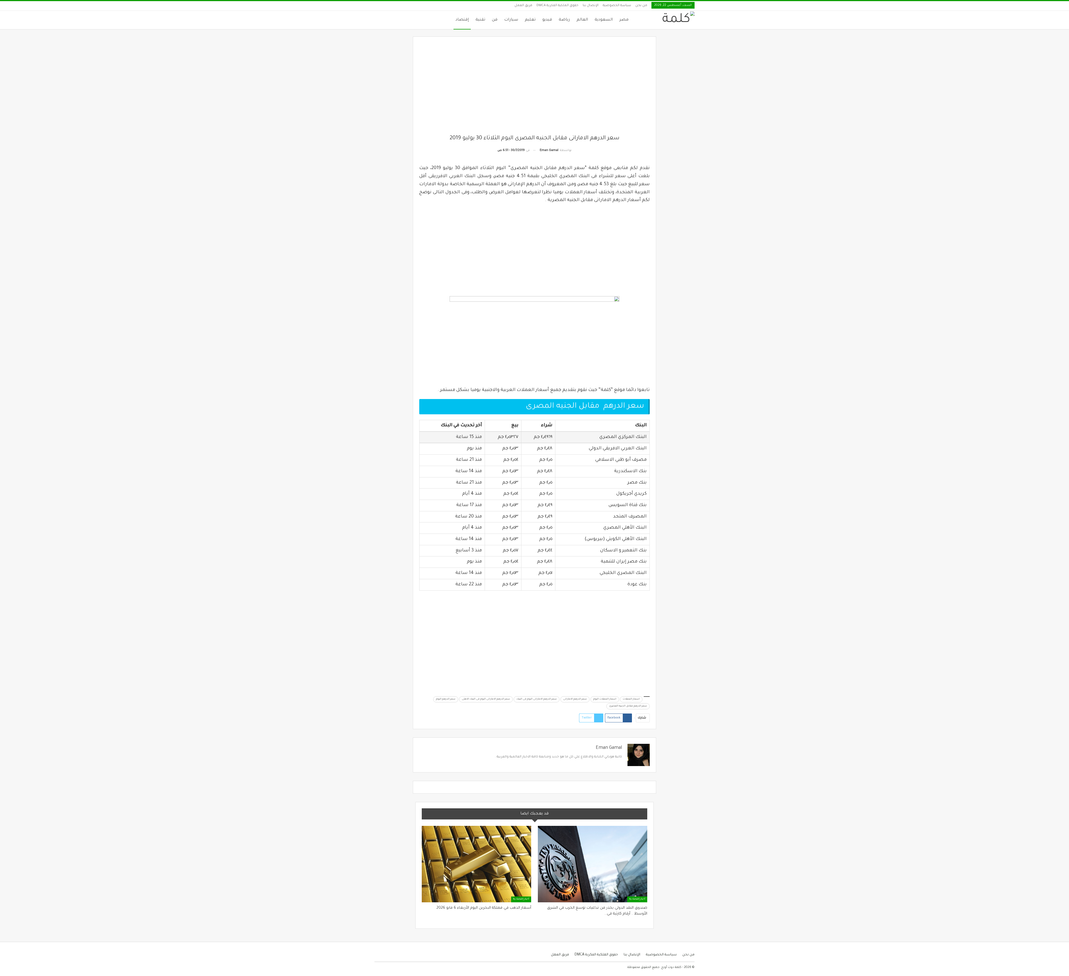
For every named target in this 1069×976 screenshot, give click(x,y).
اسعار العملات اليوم (604, 699)
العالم (582, 20)
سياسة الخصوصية (617, 6)
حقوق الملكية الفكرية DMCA (557, 6)
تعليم (530, 20)
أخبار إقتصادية (637, 899)
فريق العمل (523, 6)
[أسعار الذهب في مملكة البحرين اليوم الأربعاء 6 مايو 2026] (476, 864)
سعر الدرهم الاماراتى (575, 699)
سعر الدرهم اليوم (445, 699)
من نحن (641, 6)
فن (494, 20)
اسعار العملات (631, 699)
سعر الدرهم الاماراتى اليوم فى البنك (536, 699)
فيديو (547, 20)
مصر (624, 20)
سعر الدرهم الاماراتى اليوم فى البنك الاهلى (486, 699)
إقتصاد (462, 20)
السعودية (604, 20)
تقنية (480, 20)
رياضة (564, 20)
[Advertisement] (535, 89)
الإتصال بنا (591, 6)
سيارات (511, 20)
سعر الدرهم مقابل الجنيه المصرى (628, 706)
